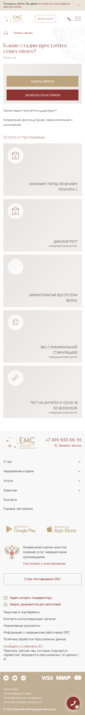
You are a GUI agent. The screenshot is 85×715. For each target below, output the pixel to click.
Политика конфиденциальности (22, 702)
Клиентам (10, 490)
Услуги (8, 481)
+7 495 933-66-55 (64, 439)
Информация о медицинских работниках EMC (36, 632)
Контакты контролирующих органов (29, 619)
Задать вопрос (42, 81)
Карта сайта (10, 689)
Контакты (10, 500)
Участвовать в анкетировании (44, 564)
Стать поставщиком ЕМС (42, 579)
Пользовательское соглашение (22, 697)
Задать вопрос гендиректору (31, 598)
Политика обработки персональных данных (34, 639)
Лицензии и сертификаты (21, 612)
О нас (7, 462)
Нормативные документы (21, 626)
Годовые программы (18, 509)
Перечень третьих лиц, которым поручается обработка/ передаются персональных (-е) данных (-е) (41, 655)
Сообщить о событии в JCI (22, 646)
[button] (78, 5)
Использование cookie (17, 693)
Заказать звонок (45, 18)
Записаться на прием (42, 95)
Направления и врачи (18, 471)
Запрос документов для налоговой (35, 604)
